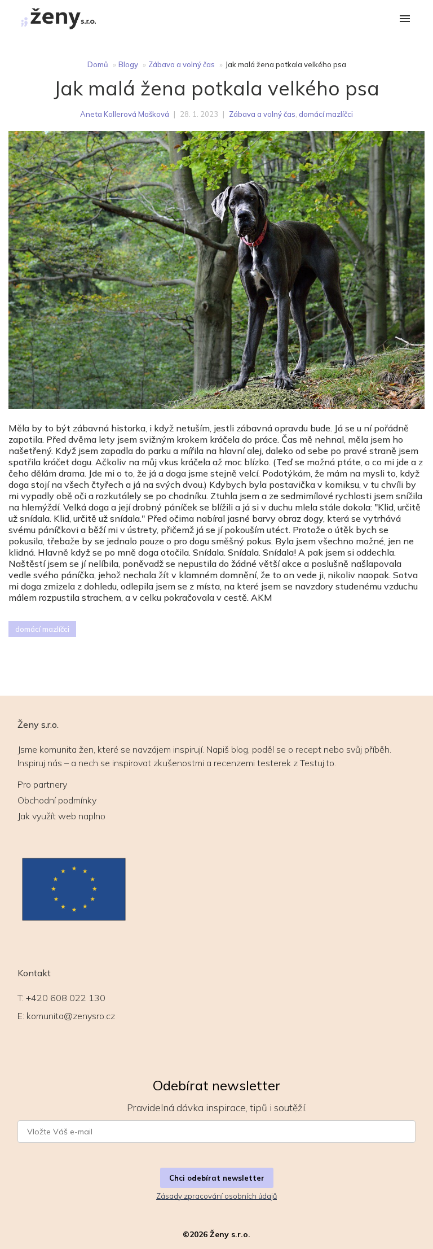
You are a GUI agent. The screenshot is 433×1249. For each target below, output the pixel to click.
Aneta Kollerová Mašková (124, 114)
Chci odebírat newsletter (216, 1177)
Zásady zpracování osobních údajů (216, 1195)
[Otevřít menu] (405, 19)
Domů (97, 64)
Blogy (128, 64)
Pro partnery (42, 784)
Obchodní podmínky (56, 800)
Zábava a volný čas (181, 64)
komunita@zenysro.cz (70, 1015)
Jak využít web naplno (61, 816)
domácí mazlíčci (326, 114)
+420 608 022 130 (65, 997)
